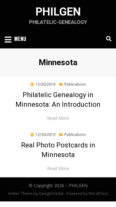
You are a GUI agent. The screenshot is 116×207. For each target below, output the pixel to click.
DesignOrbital (51, 193)
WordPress (98, 193)
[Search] (107, 38)
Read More (58, 118)
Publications (75, 84)
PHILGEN (58, 11)
